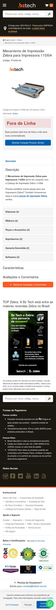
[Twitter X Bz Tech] (21, 477)
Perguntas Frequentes (14, 523)
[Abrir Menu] (6, 5)
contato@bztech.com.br (35, 586)
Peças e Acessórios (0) (17, 229)
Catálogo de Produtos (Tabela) (18, 509)
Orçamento (17, 520)
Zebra (19, 40)
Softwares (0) (12, 257)
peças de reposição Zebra (33, 195)
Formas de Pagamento (34, 520)
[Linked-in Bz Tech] (37, 477)
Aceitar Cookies (43, 604)
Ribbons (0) (11, 220)
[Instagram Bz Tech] (6, 477)
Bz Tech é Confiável (13, 505)
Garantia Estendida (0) (17, 248)
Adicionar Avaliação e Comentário (30, 284)
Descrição (10, 161)
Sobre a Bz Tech (10, 497)
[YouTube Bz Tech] (29, 477)
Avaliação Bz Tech (37, 501)
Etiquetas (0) (12, 211)
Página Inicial (10, 40)
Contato (6, 520)
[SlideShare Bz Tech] (44, 477)
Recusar (28, 604)
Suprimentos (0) (13, 238)
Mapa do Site (40, 509)
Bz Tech (26, 5)
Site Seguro (10, 531)
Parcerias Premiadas (34, 505)
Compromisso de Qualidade (32, 497)
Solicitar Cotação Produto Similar (28, 142)
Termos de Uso (34, 527)
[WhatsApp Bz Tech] (50, 604)
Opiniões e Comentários (15, 501)
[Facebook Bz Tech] (13, 477)
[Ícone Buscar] (49, 13)
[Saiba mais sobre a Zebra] (28, 343)
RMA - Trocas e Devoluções (39, 523)
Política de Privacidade (15, 527)
